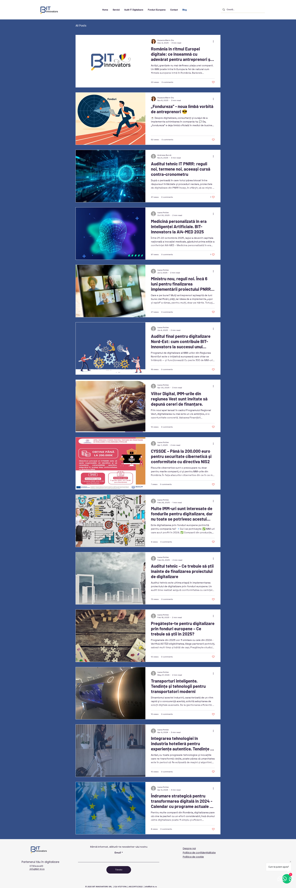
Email (118, 852)
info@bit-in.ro (37, 869)
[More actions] (214, 41)
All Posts (81, 25)
